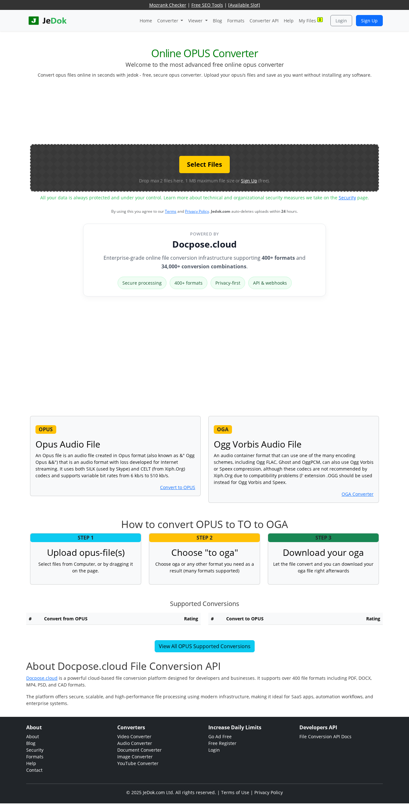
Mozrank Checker (167, 5)
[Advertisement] (204, 114)
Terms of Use (235, 792)
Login (341, 21)
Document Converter (139, 750)
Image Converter (135, 757)
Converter (168, 21)
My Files (310, 20)
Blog (217, 21)
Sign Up (369, 21)
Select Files (204, 164)
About (32, 736)
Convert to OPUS (177, 487)
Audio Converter (134, 743)
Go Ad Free (220, 736)
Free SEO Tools (207, 5)
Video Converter (134, 736)
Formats (235, 21)
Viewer (196, 21)
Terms (170, 211)
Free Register (222, 743)
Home (146, 21)
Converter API (264, 21)
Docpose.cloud (204, 244)
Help (289, 21)
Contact (34, 770)
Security (347, 198)
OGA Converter (358, 494)
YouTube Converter (137, 763)
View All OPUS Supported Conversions (205, 646)
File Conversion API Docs (325, 736)
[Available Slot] (244, 5)
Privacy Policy (197, 211)
